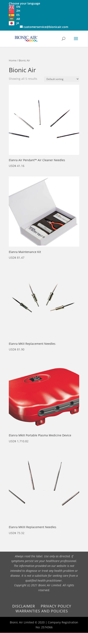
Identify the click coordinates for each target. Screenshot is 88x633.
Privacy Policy (56, 606)
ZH (18, 11)
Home (12, 60)
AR (18, 19)
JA (17, 23)
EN (18, 7)
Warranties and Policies (42, 611)
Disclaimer (23, 606)
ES (18, 15)
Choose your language (24, 3)
